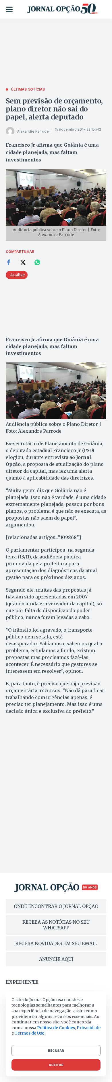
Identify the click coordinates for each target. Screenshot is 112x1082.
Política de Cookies (56, 1027)
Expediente (22, 982)
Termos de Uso (30, 1033)
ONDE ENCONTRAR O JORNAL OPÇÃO (56, 906)
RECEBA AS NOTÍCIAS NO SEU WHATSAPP (56, 925)
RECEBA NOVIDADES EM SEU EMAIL (56, 943)
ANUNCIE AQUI (56, 959)
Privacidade (89, 1027)
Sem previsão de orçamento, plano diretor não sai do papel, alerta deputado (54, 109)
